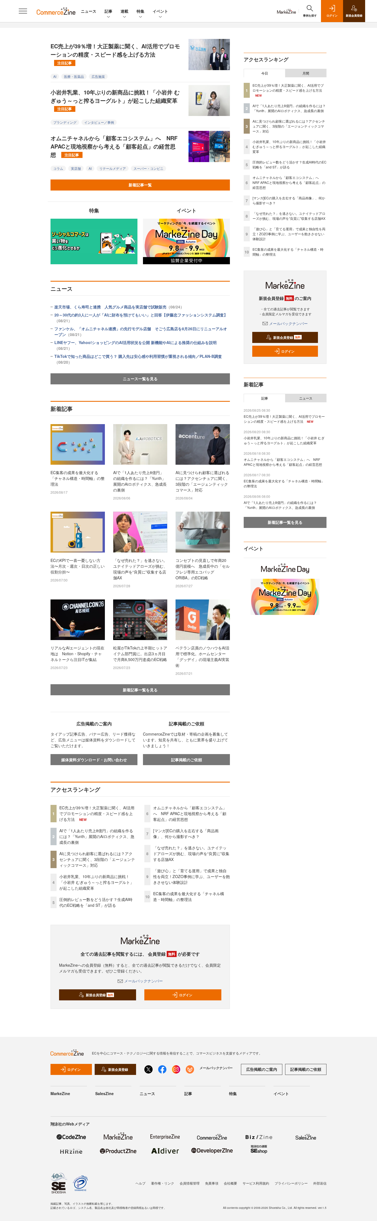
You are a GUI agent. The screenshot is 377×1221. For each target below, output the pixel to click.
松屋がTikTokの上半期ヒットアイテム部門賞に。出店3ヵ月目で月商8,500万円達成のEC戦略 (140, 653)
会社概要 (230, 1183)
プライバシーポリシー (291, 1183)
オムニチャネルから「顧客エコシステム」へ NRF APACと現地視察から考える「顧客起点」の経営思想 (114, 146)
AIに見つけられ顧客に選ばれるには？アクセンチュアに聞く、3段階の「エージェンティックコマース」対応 (203, 481)
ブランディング (64, 122)
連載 (124, 11)
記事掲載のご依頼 (186, 759)
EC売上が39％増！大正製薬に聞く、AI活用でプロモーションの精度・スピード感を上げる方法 (115, 53)
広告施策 (98, 76)
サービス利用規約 (256, 1183)
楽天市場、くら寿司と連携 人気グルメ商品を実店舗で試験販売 (119, 307)
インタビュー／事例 (99, 122)
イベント (160, 11)
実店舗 (76, 168)
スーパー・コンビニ (148, 168)
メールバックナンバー (143, 981)
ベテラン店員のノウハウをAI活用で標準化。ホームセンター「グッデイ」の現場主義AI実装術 (202, 656)
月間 (305, 73)
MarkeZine (60, 1093)
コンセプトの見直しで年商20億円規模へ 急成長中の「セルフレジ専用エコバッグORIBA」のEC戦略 (203, 568)
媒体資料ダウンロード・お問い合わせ (94, 759)
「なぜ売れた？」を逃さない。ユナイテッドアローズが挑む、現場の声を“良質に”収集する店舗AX (140, 568)
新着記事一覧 (140, 184)
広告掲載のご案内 (261, 1069)
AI (54, 76)
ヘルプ (140, 1183)
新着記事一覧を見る (140, 690)
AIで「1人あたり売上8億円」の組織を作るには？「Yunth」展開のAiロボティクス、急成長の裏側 (140, 481)
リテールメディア (112, 168)
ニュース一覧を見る (140, 378)
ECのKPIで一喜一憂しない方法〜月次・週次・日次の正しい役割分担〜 (78, 566)
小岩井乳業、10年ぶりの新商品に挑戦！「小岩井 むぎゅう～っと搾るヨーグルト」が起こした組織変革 (115, 99)
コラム (58, 168)
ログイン (185, 994)
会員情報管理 (190, 1183)
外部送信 (319, 1183)
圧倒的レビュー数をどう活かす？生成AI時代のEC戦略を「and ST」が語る (95, 902)
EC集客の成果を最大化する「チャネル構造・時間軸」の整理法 (78, 478)
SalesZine (104, 1093)
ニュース (88, 11)
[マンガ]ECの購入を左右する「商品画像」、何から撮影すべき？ (186, 833)
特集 (140, 11)
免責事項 (211, 1183)
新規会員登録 (99, 994)
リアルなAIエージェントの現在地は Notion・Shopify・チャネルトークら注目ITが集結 (77, 653)
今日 (264, 73)
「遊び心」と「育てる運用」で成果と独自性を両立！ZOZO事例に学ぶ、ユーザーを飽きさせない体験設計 (191, 876)
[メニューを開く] (23, 11)
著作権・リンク (162, 1183)
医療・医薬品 (74, 76)
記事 (108, 11)
